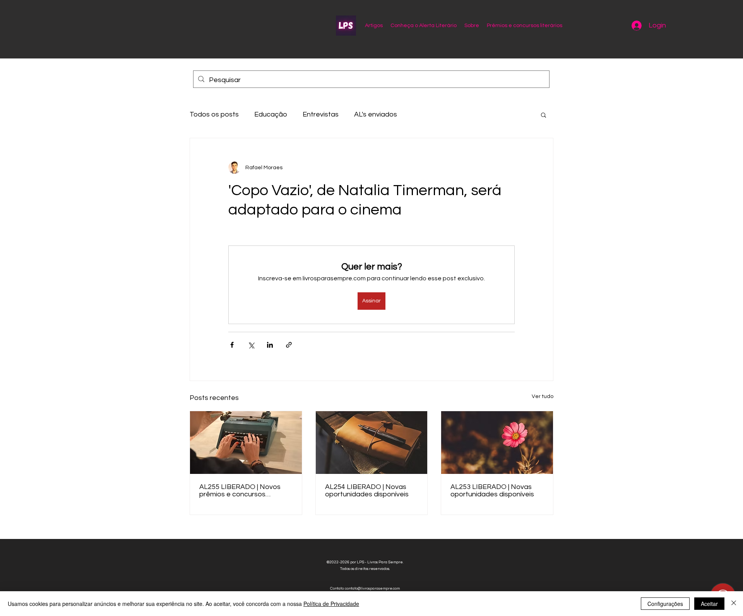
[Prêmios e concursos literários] (372, 442)
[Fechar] (733, 603)
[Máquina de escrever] (246, 442)
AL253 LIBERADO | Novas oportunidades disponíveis (492, 490)
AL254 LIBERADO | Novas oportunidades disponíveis (367, 490)
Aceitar (709, 603)
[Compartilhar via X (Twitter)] (251, 344)
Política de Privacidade (331, 603)
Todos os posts (214, 114)
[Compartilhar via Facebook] (232, 344)
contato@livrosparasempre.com (372, 588)
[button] (543, 115)
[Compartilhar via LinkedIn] (270, 344)
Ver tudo (542, 396)
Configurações (665, 603)
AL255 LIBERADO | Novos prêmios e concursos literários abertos (240, 490)
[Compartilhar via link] (289, 344)
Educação (270, 114)
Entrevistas (321, 114)
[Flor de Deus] (497, 442)
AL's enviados (375, 114)
